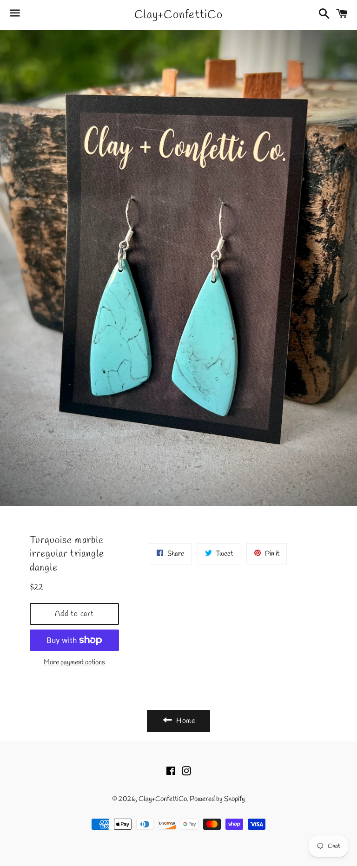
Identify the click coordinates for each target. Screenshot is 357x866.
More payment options (74, 662)
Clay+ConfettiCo (178, 15)
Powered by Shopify (217, 799)
